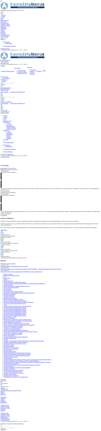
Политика (3, 409)
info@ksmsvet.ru (6, 48)
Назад (9, 123)
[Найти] (2, 13)
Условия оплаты (5, 405)
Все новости (12, 263)
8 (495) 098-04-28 (5, 35)
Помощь (3, 410)
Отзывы (3, 400)
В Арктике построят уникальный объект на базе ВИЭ (14, 266)
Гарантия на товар (5, 408)
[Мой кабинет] (1, 93)
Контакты (3, 401)
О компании (4, 397)
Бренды (2, 393)
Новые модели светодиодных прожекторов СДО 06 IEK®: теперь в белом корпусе (21, 271)
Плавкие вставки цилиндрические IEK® (11, 390)
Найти (2, 429)
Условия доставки (5, 406)
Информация (4, 402)
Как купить (9, 125)
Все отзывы (4, 168)
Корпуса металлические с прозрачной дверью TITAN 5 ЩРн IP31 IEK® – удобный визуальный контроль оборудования (31, 269)
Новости (3, 388)
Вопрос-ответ (4, 417)
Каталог (3, 392)
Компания (9, 133)
